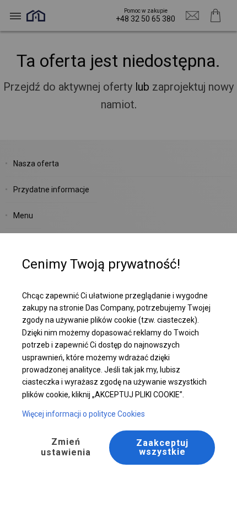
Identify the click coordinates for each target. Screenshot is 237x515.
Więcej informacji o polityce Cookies (83, 413)
